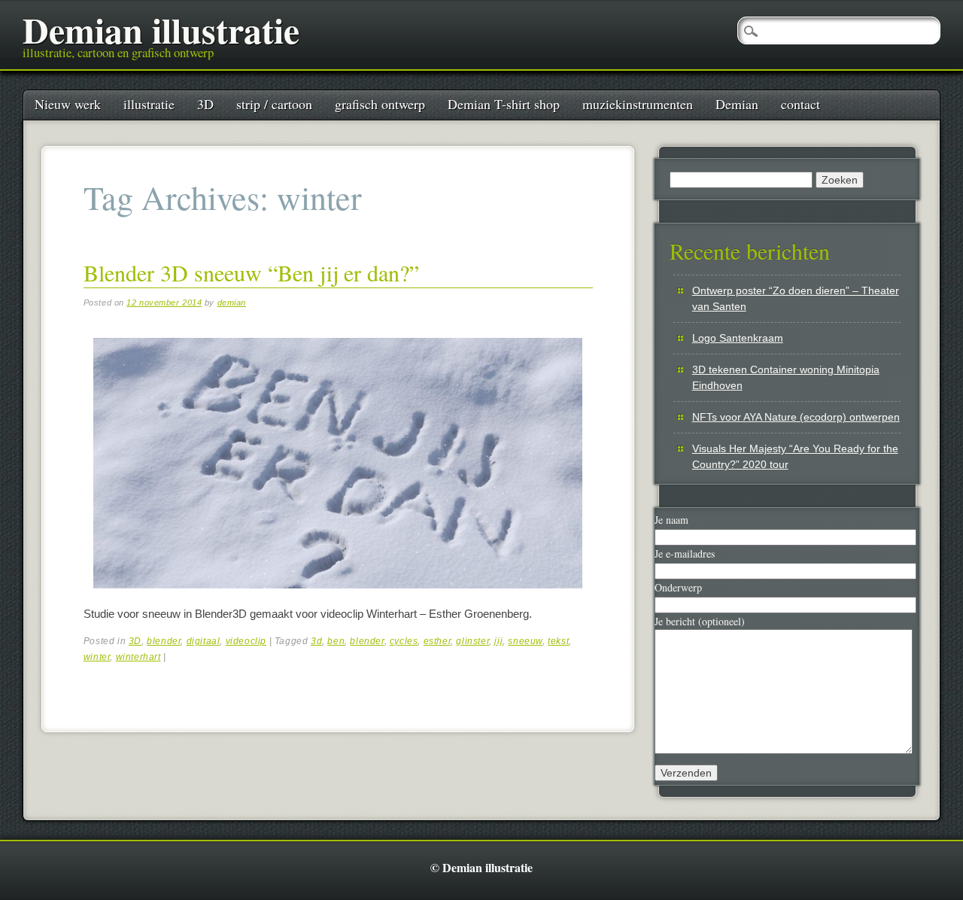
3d (316, 641)
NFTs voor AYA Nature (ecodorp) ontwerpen (796, 417)
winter (97, 657)
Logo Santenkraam (737, 338)
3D (205, 104)
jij (498, 641)
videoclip (246, 641)
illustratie (149, 104)
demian (231, 302)
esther (437, 641)
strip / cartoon (274, 104)
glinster (472, 641)
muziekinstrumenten (637, 104)
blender (164, 641)
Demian (736, 104)
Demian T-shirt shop (504, 104)
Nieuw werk (68, 104)
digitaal (203, 641)
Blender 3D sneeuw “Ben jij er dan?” (251, 272)
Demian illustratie (161, 29)
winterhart (138, 657)
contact (800, 104)
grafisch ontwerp (380, 104)
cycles (404, 641)
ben (336, 641)
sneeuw (525, 641)
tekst (558, 641)
